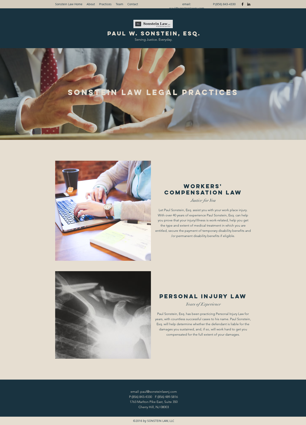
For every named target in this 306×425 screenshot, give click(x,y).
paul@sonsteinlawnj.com (186, 8)
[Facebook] (242, 4)
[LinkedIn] (249, 4)
